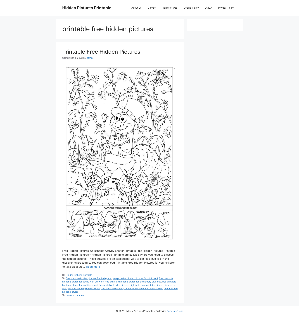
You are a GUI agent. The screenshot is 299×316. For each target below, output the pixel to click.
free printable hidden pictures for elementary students (133, 281)
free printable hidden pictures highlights (119, 285)
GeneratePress (175, 311)
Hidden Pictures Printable (86, 7)
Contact (152, 7)
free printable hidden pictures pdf (159, 285)
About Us (136, 7)
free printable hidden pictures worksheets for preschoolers (132, 288)
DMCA (208, 7)
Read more (93, 266)
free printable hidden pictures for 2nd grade (88, 278)
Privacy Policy (226, 7)
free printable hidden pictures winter (81, 288)
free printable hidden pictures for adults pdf (135, 278)
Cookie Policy (191, 7)
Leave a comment (75, 295)
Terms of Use (170, 7)
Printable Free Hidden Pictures (101, 51)
